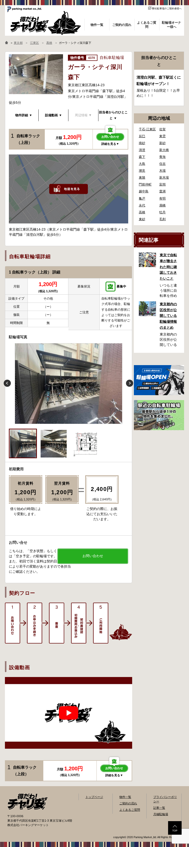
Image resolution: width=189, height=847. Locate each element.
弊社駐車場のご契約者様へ (167, 8)
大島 (142, 164)
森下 (142, 157)
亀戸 (142, 198)
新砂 (162, 143)
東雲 (162, 136)
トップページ (94, 797)
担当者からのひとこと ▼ (113, 115)
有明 (162, 198)
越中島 (143, 191)
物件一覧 (125, 797)
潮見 (142, 170)
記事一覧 (159, 808)
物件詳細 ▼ (23, 115)
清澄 (142, 150)
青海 (162, 157)
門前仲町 (145, 184)
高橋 (142, 212)
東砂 (142, 219)
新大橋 (164, 150)
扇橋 (162, 205)
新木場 (164, 177)
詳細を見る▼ (110, 144)
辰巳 (142, 136)
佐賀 (162, 129)
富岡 (162, 184)
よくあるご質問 (129, 810)
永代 (142, 205)
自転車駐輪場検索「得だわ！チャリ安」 (27, 802)
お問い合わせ (110, 136)
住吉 (162, 164)
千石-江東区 (147, 129)
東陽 (142, 177)
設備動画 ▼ (53, 115)
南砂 (142, 143)
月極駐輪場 (160, 814)
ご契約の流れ (128, 803)
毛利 (162, 219)
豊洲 (162, 191)
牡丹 (162, 212)
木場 (162, 170)
